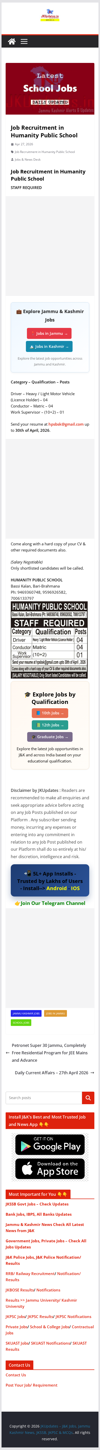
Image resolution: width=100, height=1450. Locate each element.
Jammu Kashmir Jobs (26, 1013)
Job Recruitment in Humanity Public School (45, 152)
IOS (75, 888)
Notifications (48, 1289)
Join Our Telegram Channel (53, 903)
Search (88, 1098)
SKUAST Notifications (50, 1343)
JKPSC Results (40, 1316)
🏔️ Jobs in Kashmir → (49, 346)
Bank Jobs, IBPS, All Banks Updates (39, 1214)
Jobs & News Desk (28, 159)
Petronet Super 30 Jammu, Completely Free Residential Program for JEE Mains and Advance (50, 1053)
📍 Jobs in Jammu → (49, 333)
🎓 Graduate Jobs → (49, 736)
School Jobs (21, 1022)
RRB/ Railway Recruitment (30, 1273)
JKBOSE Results (20, 1289)
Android (56, 888)
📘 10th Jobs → (50, 712)
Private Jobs (16, 1326)
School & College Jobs (49, 1326)
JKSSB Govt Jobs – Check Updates (37, 1204)
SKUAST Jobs (17, 1343)
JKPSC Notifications (73, 1316)
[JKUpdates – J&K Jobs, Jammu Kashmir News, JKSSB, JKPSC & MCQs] (12, 41)
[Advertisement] (50, 246)
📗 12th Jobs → (50, 724)
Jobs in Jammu (55, 1013)
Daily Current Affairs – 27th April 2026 (51, 1073)
